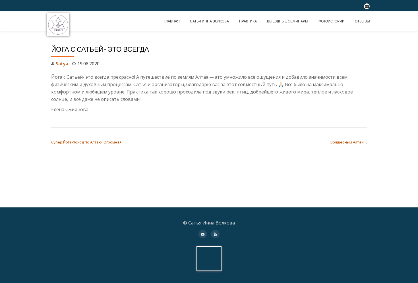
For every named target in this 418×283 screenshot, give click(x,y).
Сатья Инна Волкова (209, 21)
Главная (172, 21)
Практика (248, 21)
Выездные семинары (287, 21)
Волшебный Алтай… (348, 142)
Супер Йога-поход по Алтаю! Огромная (86, 142)
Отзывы (362, 21)
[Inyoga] (59, 21)
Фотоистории (331, 21)
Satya (62, 64)
